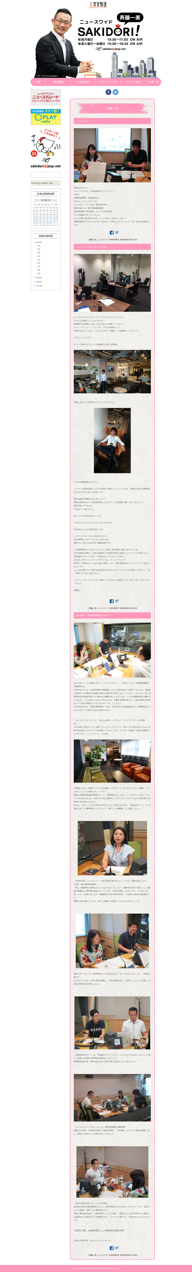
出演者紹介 (83, 81)
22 (45, 220)
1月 (38, 246)
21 (42, 220)
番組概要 (58, 81)
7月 (38, 267)
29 (45, 223)
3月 (38, 253)
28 (42, 223)
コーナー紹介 (133, 81)
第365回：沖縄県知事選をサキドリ (94, 615)
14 (42, 216)
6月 (38, 263)
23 (49, 220)
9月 (38, 273)
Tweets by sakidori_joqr (42, 183)
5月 (38, 260)
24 (52, 220)
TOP (38, 81)
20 (39, 220)
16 (49, 216)
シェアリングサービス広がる (91, 246)
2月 (38, 249)
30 (49, 223)
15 (45, 216)
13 (39, 216)
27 (39, 223)
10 (52, 212)
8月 (38, 270)
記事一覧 (154, 81)
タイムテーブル (108, 81)
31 (52, 223)
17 (52, 216)
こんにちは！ (83, 121)
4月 (38, 256)
